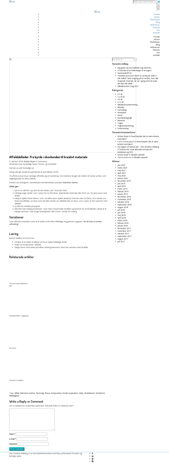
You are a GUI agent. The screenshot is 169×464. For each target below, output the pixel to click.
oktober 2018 (123, 202)
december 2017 (124, 228)
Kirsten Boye (29, 161)
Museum (121, 120)
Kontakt (156, 32)
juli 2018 (121, 210)
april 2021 (122, 173)
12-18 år (121, 96)
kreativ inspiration (70, 393)
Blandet (121, 107)
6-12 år (121, 102)
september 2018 (125, 204)
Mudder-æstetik (138, 154)
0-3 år (120, 94)
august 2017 (123, 239)
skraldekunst (89, 393)
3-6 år (120, 99)
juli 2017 (121, 241)
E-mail (12, 439)
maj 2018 (122, 215)
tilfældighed (14, 395)
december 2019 (124, 181)
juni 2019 (121, 183)
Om (158, 30)
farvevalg (40, 393)
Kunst (120, 115)
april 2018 (122, 218)
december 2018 (124, 196)
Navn (12, 434)
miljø (81, 393)
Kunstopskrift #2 (125, 73)
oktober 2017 (123, 233)
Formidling (122, 110)
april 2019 (122, 186)
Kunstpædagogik (125, 118)
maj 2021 (122, 170)
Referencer (155, 25)
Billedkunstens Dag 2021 (128, 86)
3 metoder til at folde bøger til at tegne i (135, 70)
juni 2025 (121, 165)
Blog (158, 22)
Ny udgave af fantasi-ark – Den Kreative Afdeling (138, 147)
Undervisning (123, 128)
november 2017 (124, 231)
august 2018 (123, 207)
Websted (13, 444)
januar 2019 (123, 194)
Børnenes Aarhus (70, 182)
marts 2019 (122, 189)
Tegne (120, 123)
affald (16, 393)
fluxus (47, 393)
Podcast (156, 27)
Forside (156, 14)
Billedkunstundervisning (127, 104)
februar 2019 (123, 191)
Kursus (157, 17)
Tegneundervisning (126, 125)
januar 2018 (123, 225)
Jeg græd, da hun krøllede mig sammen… (135, 68)
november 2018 (124, 199)
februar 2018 (123, 223)
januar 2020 (123, 178)
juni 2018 (121, 212)
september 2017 (125, 236)
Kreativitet (122, 112)
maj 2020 (122, 175)
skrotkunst (100, 393)
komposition (56, 393)
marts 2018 (122, 220)
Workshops (155, 19)
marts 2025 (122, 167)
